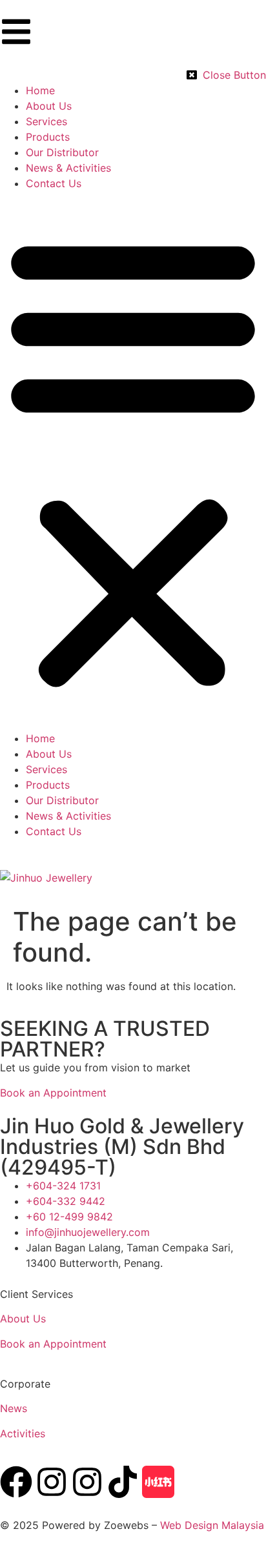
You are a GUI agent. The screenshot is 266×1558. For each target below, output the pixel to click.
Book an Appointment (53, 1343)
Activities (22, 1433)
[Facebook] (16, 1482)
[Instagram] (52, 1482)
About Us (23, 1318)
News (13, 1408)
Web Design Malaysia (212, 1525)
